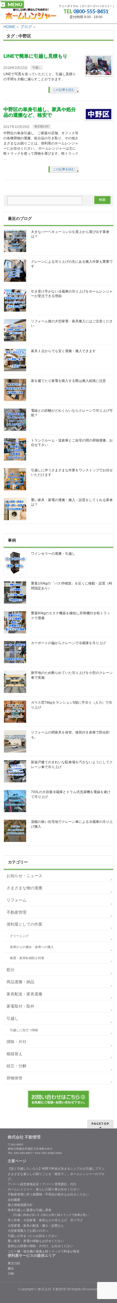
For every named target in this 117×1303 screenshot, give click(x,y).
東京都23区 (41, 126)
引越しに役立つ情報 (24, 1030)
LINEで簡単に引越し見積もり (35, 56)
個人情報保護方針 (20, 1205)
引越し (36, 67)
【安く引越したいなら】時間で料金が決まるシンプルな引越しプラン (56, 1168)
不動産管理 (16, 912)
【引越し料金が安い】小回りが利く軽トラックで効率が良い (50, 1214)
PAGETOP (100, 1123)
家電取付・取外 (20, 1006)
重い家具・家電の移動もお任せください (36, 1241)
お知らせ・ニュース (24, 875)
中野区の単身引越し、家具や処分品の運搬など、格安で (39, 112)
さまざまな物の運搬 (24, 888)
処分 (10, 969)
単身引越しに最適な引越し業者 (29, 1210)
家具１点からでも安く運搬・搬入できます (63, 351)
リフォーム (16, 900)
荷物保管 (14, 1078)
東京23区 (14, 1263)
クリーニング (19, 936)
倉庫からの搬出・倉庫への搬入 (32, 947)
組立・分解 (16, 1066)
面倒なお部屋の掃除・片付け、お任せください (40, 1246)
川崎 (11, 1273)
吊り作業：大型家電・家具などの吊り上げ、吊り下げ (45, 1220)
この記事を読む (64, 89)
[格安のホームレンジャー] (30, 14)
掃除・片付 (16, 1041)
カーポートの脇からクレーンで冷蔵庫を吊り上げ (68, 643)
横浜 (11, 1268)
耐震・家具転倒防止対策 (27, 958)
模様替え (14, 1054)
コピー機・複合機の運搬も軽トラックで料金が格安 (44, 1251)
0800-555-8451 (90, 11)
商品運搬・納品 (20, 982)
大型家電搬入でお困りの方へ (28, 1230)
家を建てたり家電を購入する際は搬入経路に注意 (68, 381)
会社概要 (14, 1199)
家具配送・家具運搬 (24, 994)
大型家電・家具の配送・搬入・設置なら (36, 1225)
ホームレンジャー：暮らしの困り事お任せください (44, 1189)
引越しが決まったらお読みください (33, 1235)
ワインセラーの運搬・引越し (53, 554)
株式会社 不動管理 (52, 1289)
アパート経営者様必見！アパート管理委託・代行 (42, 1184)
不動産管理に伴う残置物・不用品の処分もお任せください (48, 1194)
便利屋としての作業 (24, 924)
